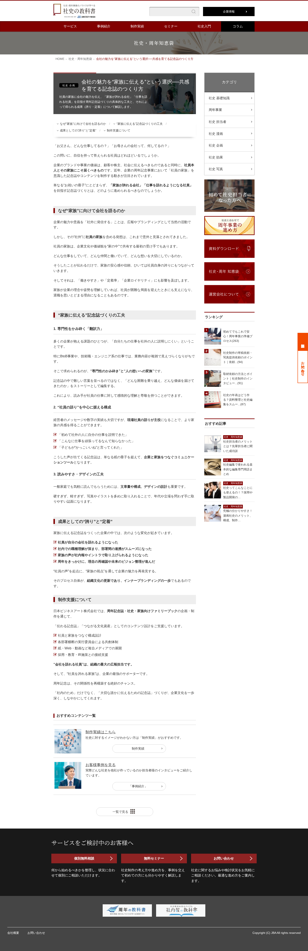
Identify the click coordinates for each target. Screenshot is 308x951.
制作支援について (118, 130)
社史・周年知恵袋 (80, 58)
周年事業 (215, 110)
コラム (238, 26)
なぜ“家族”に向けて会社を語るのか (83, 123)
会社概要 (13, 932)
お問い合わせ (303, 366)
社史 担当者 (217, 122)
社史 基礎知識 (219, 98)
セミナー (170, 26)
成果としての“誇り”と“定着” (78, 130)
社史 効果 (216, 157)
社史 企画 (216, 145)
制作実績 (137, 26)
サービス (70, 26)
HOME (60, 58)
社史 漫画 (216, 133)
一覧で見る (120, 811)
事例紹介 (103, 26)
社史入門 (204, 26)
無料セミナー (154, 858)
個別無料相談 (303, 341)
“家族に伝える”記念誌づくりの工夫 (139, 123)
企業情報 (229, 11)
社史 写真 (216, 169)
